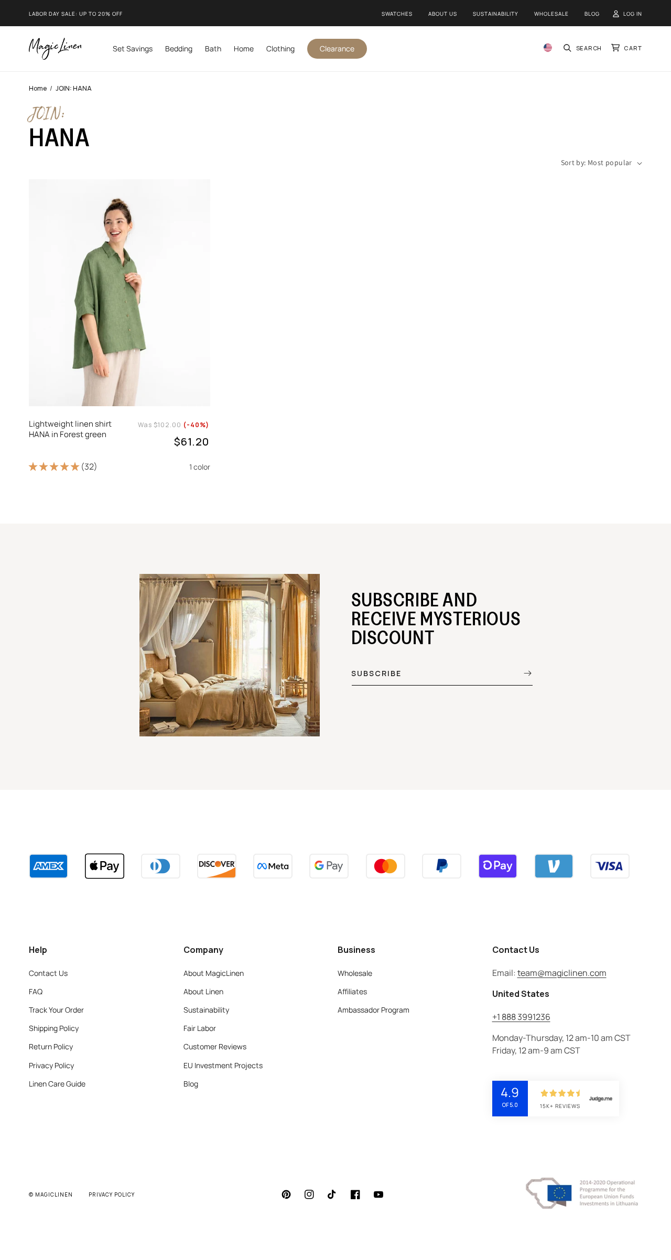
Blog (592, 13)
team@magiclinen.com (562, 973)
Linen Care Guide (57, 1084)
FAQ (35, 991)
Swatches (397, 13)
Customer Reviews (214, 1046)
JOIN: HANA (74, 88)
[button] (583, 48)
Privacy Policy (51, 1065)
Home (38, 88)
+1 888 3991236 (521, 1017)
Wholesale (551, 13)
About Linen (203, 991)
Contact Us (48, 973)
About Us (442, 13)
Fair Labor (199, 1028)
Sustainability (495, 13)
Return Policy (51, 1046)
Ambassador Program (373, 1010)
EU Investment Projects (223, 1065)
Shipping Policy (54, 1028)
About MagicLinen (213, 973)
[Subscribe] (520, 673)
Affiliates (352, 991)
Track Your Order (56, 1010)
